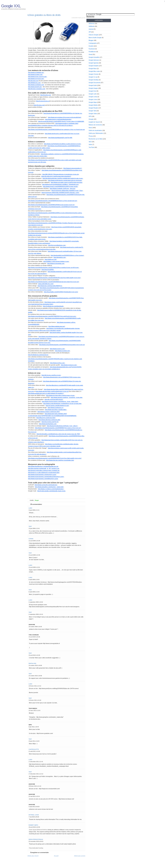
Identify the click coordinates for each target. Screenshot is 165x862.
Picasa (91, 136)
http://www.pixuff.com (35, 87)
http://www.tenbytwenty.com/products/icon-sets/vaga (65, 180)
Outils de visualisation (95, 130)
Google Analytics (94, 66)
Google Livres (93, 99)
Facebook (92, 49)
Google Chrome (93, 74)
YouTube (91, 147)
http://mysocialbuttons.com (57, 245)
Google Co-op (93, 77)
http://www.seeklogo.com (36, 85)
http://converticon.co (42, 101)
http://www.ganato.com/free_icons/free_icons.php (66, 397)
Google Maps (93, 102)
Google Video (93, 113)
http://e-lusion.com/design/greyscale (57, 405)
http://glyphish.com (60, 257)
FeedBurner (92, 51)
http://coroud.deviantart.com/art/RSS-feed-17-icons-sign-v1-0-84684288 (61, 121)
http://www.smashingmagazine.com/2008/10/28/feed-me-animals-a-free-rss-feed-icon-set (56, 129)
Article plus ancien (79, 856)
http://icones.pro (33, 81)
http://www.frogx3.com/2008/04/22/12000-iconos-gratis (60, 186)
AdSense (91, 23)
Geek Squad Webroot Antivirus (38, 829)
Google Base (93, 68)
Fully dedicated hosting (36, 848)
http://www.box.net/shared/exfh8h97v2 (50, 286)
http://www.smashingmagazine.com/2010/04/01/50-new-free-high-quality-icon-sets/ (54, 278)
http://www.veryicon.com (36, 78)
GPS (90, 116)
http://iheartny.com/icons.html (45, 418)
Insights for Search (94, 122)
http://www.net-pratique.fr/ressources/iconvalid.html (64, 117)
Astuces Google (93, 35)
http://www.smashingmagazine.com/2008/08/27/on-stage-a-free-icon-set (58, 428)
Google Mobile (93, 105)
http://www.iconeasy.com (69, 365)
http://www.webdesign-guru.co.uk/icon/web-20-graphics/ (45, 393)
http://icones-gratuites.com (36, 89)
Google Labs (93, 94)
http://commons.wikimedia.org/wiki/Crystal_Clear (67, 190)
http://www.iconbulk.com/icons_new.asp (62, 188)
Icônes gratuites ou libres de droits (44, 15)
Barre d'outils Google (95, 37)
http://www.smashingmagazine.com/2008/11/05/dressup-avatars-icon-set (51, 205)
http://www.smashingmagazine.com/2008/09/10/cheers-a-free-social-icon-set (52, 201)
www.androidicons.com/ (45, 284)
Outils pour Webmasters (96, 133)
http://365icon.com (50, 259)
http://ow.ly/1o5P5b (48, 269)
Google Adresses (94, 60)
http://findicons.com (34, 83)
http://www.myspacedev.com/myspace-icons (60, 395)
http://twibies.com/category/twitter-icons (56, 261)
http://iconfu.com (45, 95)
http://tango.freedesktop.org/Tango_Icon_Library (62, 426)
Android (91, 29)
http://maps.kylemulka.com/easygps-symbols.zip (43, 470)
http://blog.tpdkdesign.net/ (56, 326)
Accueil (56, 856)
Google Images (93, 88)
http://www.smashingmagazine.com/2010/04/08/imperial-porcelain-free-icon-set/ (53, 282)
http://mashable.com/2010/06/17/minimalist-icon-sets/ (61, 292)
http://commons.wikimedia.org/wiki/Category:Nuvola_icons (60, 192)
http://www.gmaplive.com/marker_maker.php (49, 487)
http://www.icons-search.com (37, 76)
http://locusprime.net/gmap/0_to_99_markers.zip (43, 468)
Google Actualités (94, 57)
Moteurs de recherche (95, 125)
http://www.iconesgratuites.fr (72, 168)
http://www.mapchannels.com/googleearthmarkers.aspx (46, 476)
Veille (90, 144)
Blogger (37, 500)
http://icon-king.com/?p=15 (50, 422)
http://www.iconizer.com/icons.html (48, 411)
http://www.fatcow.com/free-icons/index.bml (60, 460)
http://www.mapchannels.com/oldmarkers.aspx (43, 478)
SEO (90, 142)
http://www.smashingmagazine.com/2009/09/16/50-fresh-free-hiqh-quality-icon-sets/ (54, 458)
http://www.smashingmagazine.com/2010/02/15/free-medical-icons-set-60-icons (53, 267)
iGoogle (91, 119)
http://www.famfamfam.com (47, 424)
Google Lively (93, 96)
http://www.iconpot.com (62, 351)
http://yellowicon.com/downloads (53, 306)
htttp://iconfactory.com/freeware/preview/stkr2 (56, 176)
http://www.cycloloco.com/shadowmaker (51, 489)
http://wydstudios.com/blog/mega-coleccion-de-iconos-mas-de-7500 (58, 434)
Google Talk (92, 111)
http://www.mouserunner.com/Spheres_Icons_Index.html (60, 401)
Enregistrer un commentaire (39, 852)
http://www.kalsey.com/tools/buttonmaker (58, 119)
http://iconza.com (39, 105)
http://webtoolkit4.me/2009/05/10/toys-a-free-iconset (67, 255)
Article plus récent (33, 856)
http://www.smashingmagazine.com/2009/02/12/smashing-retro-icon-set (62, 344)
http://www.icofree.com (57, 363)
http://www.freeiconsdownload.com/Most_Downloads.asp (60, 184)
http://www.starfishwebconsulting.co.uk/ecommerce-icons (62, 144)
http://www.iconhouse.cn (55, 407)
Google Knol (92, 91)
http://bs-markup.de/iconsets (54, 399)
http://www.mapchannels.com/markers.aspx (42, 474)
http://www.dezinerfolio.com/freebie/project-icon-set (52, 391)
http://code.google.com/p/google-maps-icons (51, 491)
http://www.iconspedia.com (55, 263)
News (90, 127)
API (90, 32)
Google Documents (94, 82)
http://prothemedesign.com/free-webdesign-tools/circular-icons (63, 178)
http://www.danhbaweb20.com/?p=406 (60, 137)
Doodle (91, 46)
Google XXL (160, 1)
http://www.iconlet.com (35, 74)
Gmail (90, 54)
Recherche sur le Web (95, 139)
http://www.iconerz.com (57, 349)
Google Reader (93, 108)
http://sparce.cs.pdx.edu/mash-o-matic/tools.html (43, 472)
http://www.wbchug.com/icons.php (49, 420)
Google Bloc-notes (94, 71)
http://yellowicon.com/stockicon (38, 355)
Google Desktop (94, 80)
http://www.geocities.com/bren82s (55, 409)
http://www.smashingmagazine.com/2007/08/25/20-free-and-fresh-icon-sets (52, 316)
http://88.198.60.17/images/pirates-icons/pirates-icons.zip (60, 174)
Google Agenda (93, 63)
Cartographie (93, 43)
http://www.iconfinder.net (36, 72)
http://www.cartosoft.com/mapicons (46, 485)
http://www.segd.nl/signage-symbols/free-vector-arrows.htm (62, 403)
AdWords (91, 26)
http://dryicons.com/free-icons (51, 375)
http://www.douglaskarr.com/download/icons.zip (43, 466)
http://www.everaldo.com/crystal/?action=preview (66, 182)
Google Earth (93, 85)
